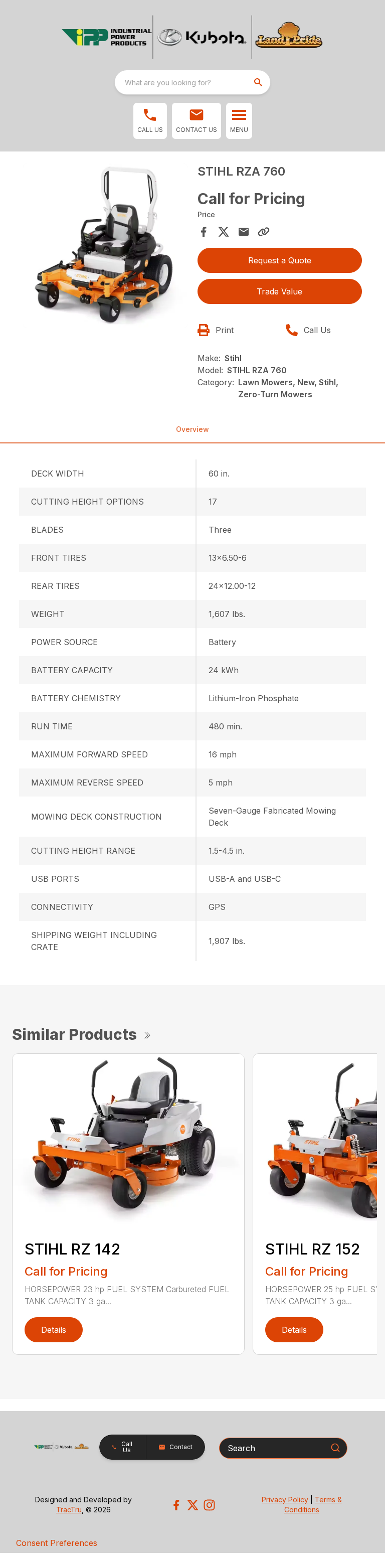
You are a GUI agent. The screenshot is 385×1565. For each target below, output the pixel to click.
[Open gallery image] (105, 246)
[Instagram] (209, 1505)
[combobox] (192, 82)
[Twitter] (192, 1505)
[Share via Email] (244, 232)
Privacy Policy (285, 1499)
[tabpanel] (105, 247)
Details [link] (53, 1330)
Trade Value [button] (279, 291)
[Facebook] (176, 1505)
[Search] (335, 1448)
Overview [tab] (192, 429)
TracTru (69, 1509)
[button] (150, 120)
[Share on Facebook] (204, 232)
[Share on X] (224, 232)
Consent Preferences (56, 1543)
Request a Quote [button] (279, 260)
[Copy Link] (264, 232)
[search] (259, 82)
